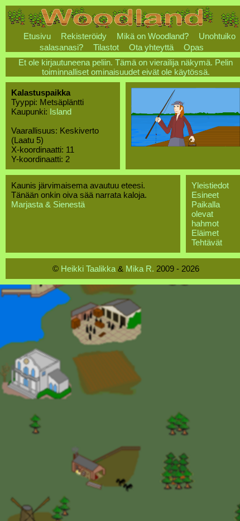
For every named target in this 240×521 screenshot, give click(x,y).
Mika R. (140, 268)
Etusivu (37, 36)
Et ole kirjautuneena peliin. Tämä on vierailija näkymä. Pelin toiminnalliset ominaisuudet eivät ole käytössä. (125, 67)
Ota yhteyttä (151, 47)
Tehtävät (206, 242)
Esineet (205, 195)
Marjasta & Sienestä (48, 204)
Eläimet (205, 233)
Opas (194, 47)
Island (60, 111)
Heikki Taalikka (88, 268)
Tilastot (106, 47)
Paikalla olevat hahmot (205, 214)
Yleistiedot (210, 185)
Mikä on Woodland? (153, 36)
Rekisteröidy (84, 36)
